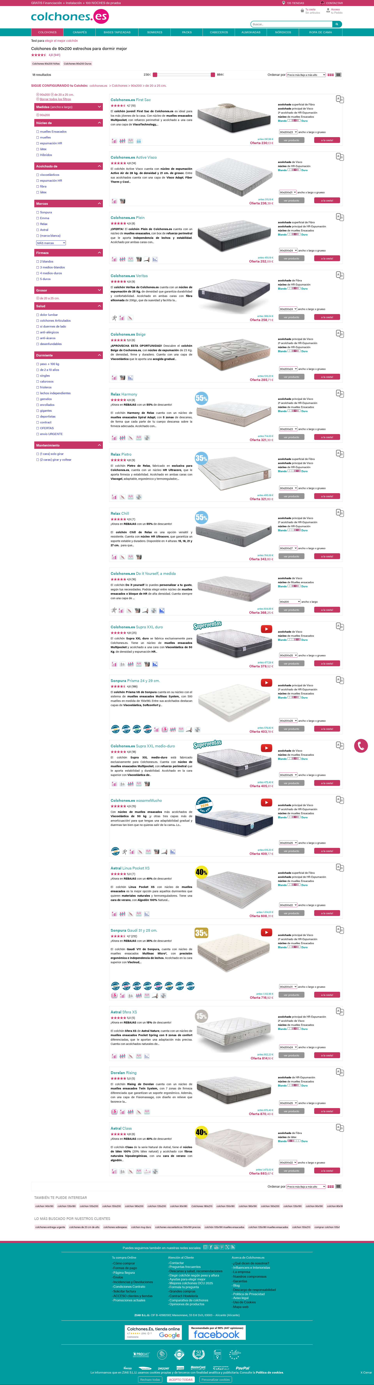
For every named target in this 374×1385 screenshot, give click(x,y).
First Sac (131, 99)
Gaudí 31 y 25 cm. (134, 930)
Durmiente (44, 355)
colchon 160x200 (270, 1206)
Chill (120, 513)
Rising (124, 1072)
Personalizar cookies (216, 1379)
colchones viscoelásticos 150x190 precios (177, 1227)
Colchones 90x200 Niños (46, 63)
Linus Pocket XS (130, 868)
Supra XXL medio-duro (143, 746)
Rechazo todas (150, 1379)
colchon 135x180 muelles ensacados (268, 1227)
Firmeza (42, 252)
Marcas (42, 203)
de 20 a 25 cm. (64, 94)
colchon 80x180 (335, 1206)
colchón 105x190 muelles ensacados (224, 1227)
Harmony (124, 394)
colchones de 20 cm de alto (84, 1227)
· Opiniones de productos (186, 1304)
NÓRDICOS (283, 32)
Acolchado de (46, 166)
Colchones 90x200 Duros (77, 63)
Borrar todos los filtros (55, 99)
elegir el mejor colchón (61, 40)
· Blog (236, 1285)
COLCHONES (47, 32)
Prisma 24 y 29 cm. (135, 680)
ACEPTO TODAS (181, 1379)
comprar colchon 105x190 (329, 1227)
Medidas (54, 106)
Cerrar (366, 1372)
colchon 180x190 (248, 1206)
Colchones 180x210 (201, 1206)
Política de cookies (269, 1372)
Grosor (41, 290)
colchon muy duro (141, 1227)
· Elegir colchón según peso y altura (193, 1275)
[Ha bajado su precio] (155, 260)
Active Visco (134, 157)
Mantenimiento (48, 445)
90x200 (136, 85)
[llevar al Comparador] (338, 98)
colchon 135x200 (157, 1206)
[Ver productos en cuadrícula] (331, 74)
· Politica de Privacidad (248, 1294)
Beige (128, 334)
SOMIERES (154, 32)
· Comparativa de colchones (188, 1300)
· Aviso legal (240, 1298)
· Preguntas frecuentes (184, 1267)
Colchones (119, 85)
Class (121, 1128)
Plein (128, 217)
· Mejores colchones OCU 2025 (190, 1283)
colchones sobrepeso (115, 1227)
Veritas (129, 275)
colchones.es (98, 85)
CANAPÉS (80, 32)
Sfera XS (124, 1012)
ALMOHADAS (251, 32)
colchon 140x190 (44, 1206)
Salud (40, 306)
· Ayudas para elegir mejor (187, 1279)
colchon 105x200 (89, 1206)
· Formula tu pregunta (183, 1287)
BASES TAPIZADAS (117, 32)
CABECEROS (219, 32)
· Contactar (176, 1263)
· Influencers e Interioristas (251, 1267)
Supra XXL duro (137, 626)
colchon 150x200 (111, 1206)
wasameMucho (136, 800)
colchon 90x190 (314, 1206)
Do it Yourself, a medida (143, 573)
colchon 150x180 (226, 1206)
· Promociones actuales (128, 1300)
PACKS (187, 32)
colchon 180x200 (134, 1206)
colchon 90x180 (178, 1206)
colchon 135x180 (67, 1206)
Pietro (121, 454)
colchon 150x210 (301, 1227)
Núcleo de (44, 122)
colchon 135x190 (293, 1206)
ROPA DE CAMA (320, 32)
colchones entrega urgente (50, 1227)
